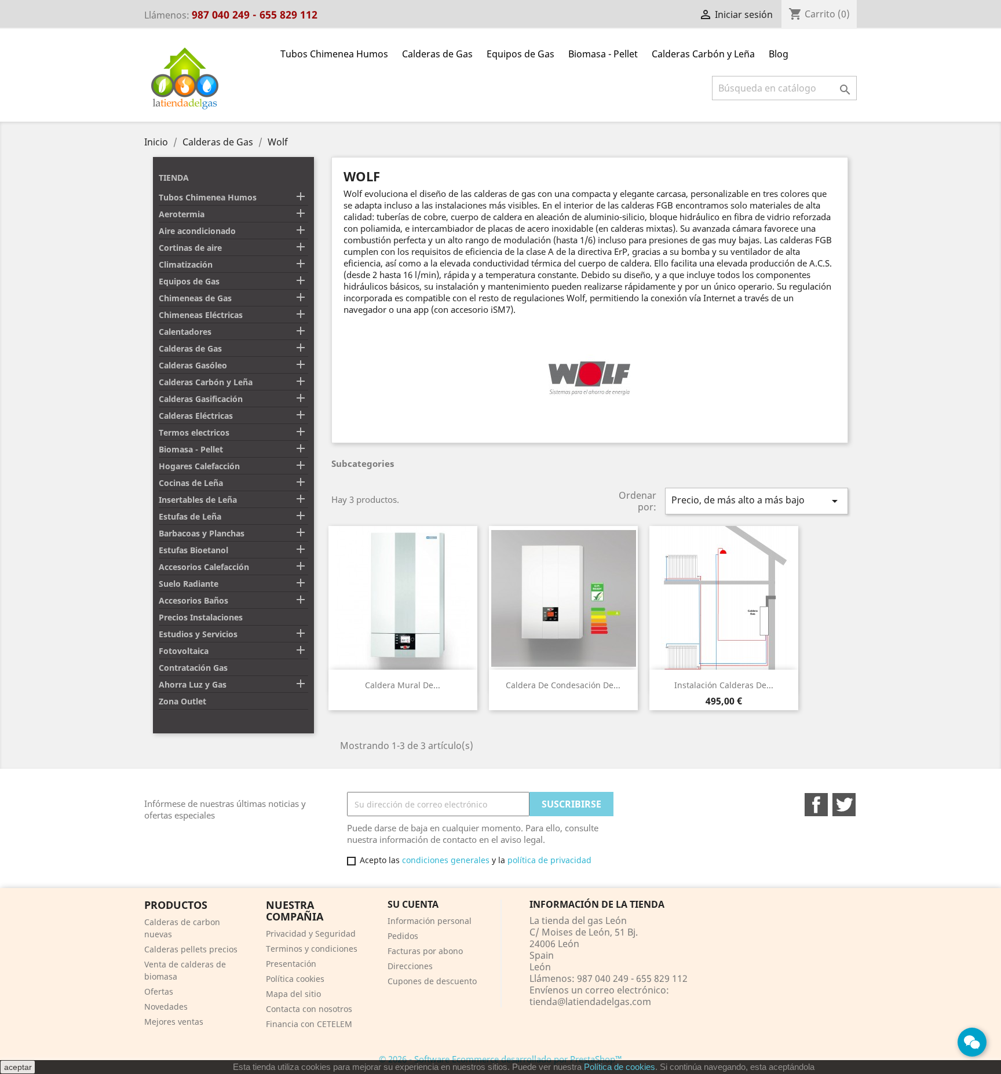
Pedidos (403, 935)
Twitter (844, 804)
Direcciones (410, 965)
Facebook (816, 804)
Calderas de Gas (437, 54)
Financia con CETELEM (309, 1023)
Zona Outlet (182, 701)
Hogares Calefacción (199, 466)
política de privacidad (549, 859)
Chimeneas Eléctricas (201, 314)
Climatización (186, 264)
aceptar (18, 1067)
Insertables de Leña (198, 499)
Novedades (166, 1006)
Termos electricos (194, 432)
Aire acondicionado (197, 230)
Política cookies (295, 978)
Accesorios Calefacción (204, 566)
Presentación (291, 963)
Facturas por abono (425, 950)
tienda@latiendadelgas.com (590, 1001)
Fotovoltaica (184, 650)
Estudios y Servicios (198, 634)
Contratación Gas (193, 667)
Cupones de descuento (432, 981)
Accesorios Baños (193, 600)
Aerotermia (181, 214)
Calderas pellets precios (191, 949)
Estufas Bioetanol (193, 550)
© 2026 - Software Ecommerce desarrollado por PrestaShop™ (500, 1059)
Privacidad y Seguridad (311, 933)
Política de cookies (619, 1067)
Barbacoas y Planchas (201, 533)
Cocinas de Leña (191, 482)
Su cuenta (413, 904)
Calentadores (185, 331)
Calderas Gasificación (201, 398)
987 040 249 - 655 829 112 (254, 14)
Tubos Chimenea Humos (334, 54)
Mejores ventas (173, 1021)
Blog (778, 54)
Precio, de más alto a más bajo (756, 501)
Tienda (174, 177)
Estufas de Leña (190, 516)
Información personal (430, 920)
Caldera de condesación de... (563, 685)
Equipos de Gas (520, 54)
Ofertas (158, 991)
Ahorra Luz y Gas (192, 684)
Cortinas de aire (190, 247)
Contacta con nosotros (309, 1008)
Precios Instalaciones (201, 617)
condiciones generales (445, 859)
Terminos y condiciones (311, 948)
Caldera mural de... (402, 685)
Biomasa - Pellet (603, 54)
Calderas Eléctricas (196, 415)
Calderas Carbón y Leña (703, 54)
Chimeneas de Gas (195, 298)
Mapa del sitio (293, 993)
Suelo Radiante (188, 583)
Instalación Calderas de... (723, 685)
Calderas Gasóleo (193, 365)
